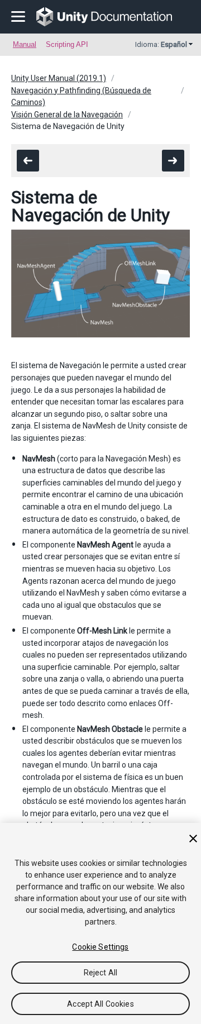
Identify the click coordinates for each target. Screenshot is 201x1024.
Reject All (100, 972)
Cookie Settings (100, 946)
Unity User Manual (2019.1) (58, 78)
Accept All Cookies (100, 1003)
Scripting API (67, 44)
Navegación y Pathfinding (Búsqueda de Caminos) (81, 96)
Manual (24, 44)
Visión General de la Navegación (67, 114)
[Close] (193, 838)
